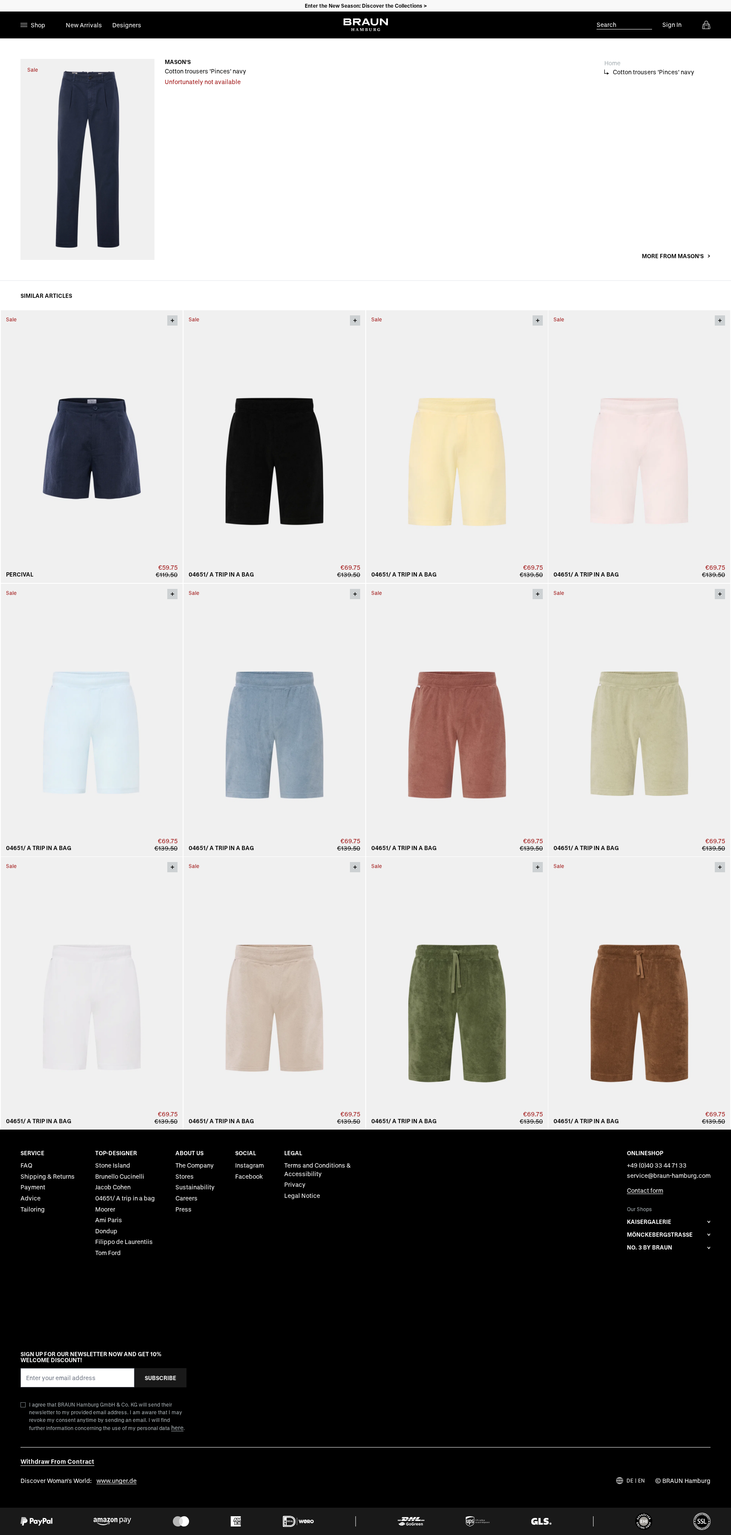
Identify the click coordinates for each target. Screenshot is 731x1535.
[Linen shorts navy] (92, 446)
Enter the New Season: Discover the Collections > (366, 6)
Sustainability (195, 1187)
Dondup (106, 1231)
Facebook (249, 1176)
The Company (194, 1165)
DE (629, 1480)
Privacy (295, 1184)
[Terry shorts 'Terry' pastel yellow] (457, 446)
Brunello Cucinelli (119, 1176)
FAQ (26, 1165)
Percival (19, 574)
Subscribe (160, 1378)
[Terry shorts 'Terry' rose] (639, 446)
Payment (32, 1187)
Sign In (671, 24)
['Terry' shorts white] (92, 993)
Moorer (105, 1209)
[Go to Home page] (366, 25)
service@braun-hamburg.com (669, 1175)
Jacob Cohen (113, 1187)
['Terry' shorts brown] (639, 993)
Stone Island (112, 1165)
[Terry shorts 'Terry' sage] (639, 720)
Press (183, 1209)
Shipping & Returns (47, 1176)
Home (612, 63)
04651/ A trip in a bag (221, 574)
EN (641, 1480)
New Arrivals (84, 25)
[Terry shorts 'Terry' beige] (274, 993)
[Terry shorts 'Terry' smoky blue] (274, 720)
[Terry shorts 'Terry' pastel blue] (92, 720)
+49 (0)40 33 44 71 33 (657, 1165)
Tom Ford (108, 1252)
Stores (184, 1176)
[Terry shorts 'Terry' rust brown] (457, 720)
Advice (30, 1198)
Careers (186, 1198)
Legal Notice (302, 1195)
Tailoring (32, 1209)
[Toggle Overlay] (172, 320)
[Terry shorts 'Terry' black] (274, 446)
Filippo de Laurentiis (124, 1241)
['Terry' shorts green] (457, 993)
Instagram (249, 1165)
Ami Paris (108, 1219)
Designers (126, 25)
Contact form (645, 1190)
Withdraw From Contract (57, 1461)
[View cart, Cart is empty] (706, 24)
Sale (32, 70)
